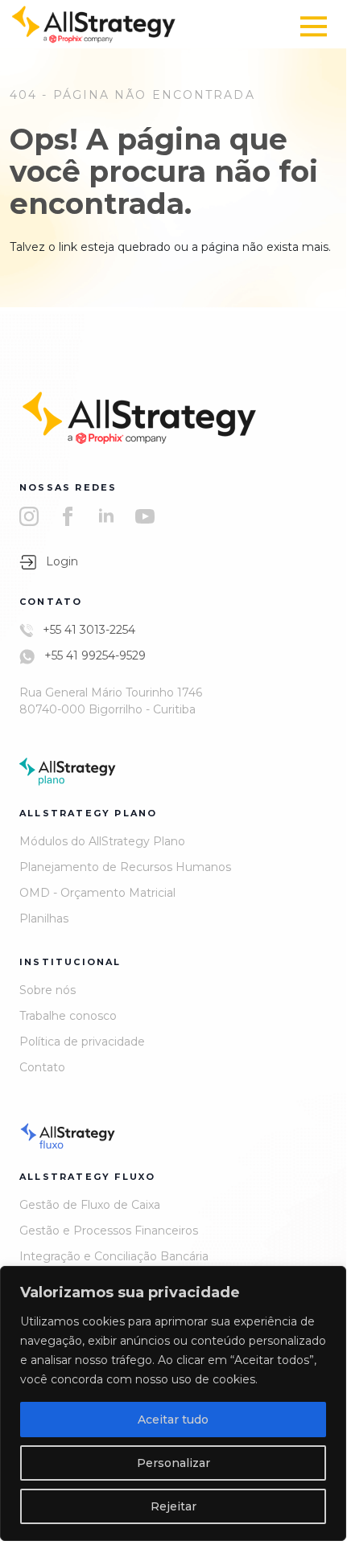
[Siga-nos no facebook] (67, 516)
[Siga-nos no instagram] (29, 516)
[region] (173, 1403)
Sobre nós (47, 990)
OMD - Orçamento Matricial (97, 892)
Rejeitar (173, 1506)
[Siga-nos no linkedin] (106, 516)
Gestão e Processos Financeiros (108, 1230)
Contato (42, 1067)
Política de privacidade (82, 1041)
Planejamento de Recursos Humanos (125, 867)
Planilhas (43, 918)
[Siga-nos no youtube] (145, 516)
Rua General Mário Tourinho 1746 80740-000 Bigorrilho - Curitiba (110, 701)
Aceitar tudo (173, 1419)
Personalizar (173, 1463)
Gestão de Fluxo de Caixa (89, 1205)
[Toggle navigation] (314, 26)
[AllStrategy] (94, 24)
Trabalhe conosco (68, 1016)
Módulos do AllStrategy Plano (102, 841)
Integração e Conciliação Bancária (114, 1256)
